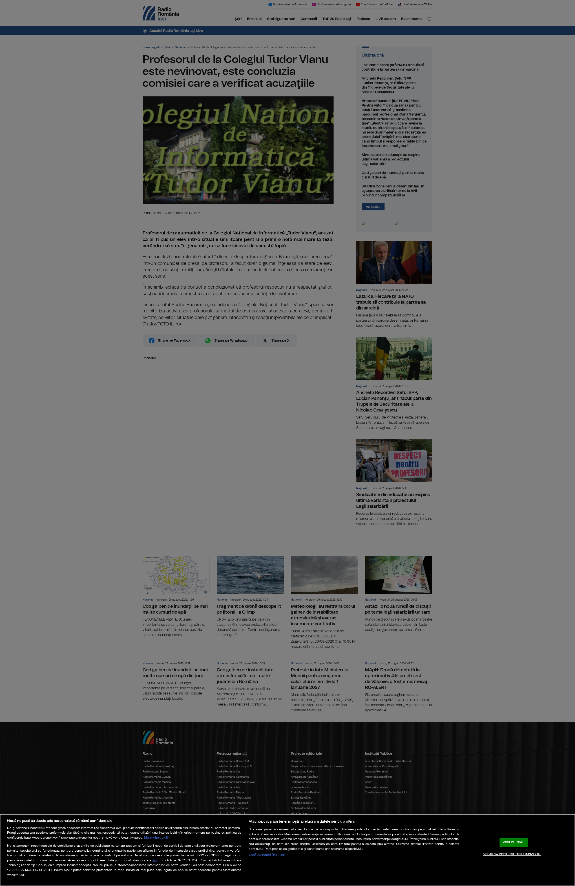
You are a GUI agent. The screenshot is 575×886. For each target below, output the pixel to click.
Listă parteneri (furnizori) (268, 854)
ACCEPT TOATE (513, 842)
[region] (287, 850)
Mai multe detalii (156, 837)
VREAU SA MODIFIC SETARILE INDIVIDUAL (512, 854)
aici (155, 860)
